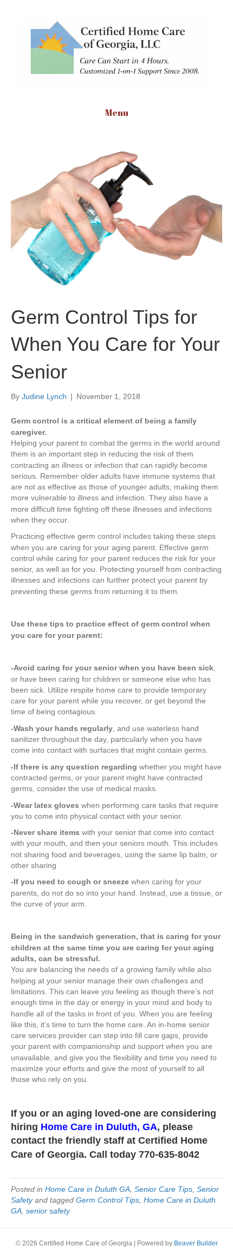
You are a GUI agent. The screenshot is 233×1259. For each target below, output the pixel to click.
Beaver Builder (196, 1243)
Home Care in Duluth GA (87, 1189)
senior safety (48, 1210)
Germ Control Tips (107, 1200)
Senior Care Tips (163, 1189)
